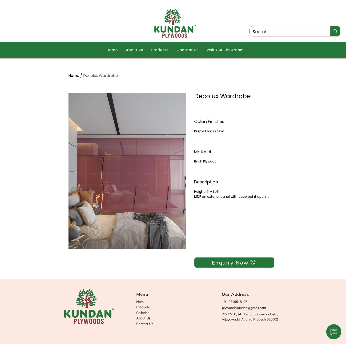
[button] (160, 50)
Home (73, 75)
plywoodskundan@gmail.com (244, 308)
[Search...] (335, 31)
